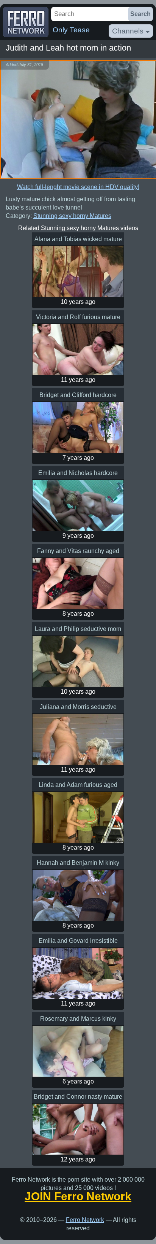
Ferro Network (85, 1220)
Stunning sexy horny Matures (72, 216)
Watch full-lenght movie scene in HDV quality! (78, 187)
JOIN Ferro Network (78, 1196)
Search (140, 14)
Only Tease (71, 30)
